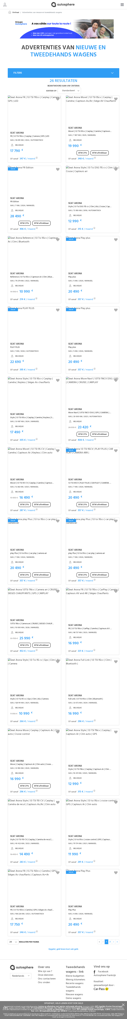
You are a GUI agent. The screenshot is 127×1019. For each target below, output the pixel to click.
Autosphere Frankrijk (105, 975)
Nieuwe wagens (74, 995)
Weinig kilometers (75, 980)
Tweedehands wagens (73, 989)
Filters (17, 73)
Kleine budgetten (75, 976)
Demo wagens (73, 998)
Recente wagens (74, 983)
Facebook (102, 972)
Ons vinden (44, 983)
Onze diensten (45, 975)
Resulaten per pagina (29, 942)
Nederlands (18, 976)
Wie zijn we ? (45, 971)
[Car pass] (101, 990)
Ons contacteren (47, 979)
